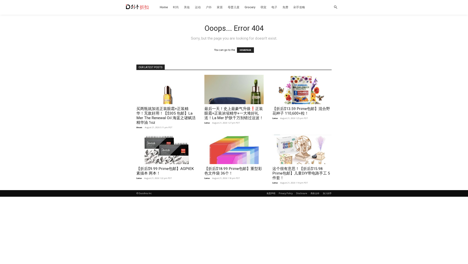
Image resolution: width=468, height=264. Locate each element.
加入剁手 (327, 193)
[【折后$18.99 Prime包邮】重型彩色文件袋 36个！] (234, 149)
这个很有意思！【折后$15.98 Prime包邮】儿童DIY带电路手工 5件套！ (301, 173)
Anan (139, 127)
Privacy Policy (286, 193)
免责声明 (271, 193)
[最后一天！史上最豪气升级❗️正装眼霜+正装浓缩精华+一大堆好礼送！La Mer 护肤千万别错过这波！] (234, 89)
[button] (335, 7)
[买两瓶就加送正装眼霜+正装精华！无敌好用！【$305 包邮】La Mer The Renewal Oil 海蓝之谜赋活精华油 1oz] (166, 89)
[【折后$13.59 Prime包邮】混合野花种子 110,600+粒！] (302, 89)
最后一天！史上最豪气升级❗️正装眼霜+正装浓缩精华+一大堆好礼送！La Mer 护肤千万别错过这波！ (233, 113)
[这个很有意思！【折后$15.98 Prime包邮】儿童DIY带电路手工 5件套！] (302, 149)
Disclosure (301, 193)
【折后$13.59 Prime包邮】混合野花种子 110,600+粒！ (301, 111)
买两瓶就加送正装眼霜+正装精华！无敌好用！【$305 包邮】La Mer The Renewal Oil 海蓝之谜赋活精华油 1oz (166, 116)
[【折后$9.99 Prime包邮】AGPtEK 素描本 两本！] (166, 149)
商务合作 (315, 193)
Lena (207, 122)
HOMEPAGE (245, 50)
